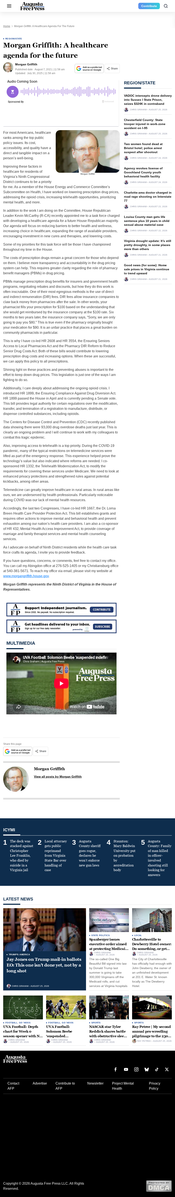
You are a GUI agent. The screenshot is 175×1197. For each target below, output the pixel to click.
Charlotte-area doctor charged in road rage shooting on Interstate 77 (148, 196)
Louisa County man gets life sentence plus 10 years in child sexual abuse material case (146, 221)
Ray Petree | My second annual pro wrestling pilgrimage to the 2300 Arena (151, 1033)
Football (11, 1022)
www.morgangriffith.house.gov (26, 576)
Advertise (40, 1083)
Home (6, 26)
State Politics (100, 935)
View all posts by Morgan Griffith (58, 776)
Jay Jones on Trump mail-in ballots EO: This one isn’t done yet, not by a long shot (44, 965)
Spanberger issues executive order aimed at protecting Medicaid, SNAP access (109, 946)
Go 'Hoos (25, 1022)
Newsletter (95, 1083)
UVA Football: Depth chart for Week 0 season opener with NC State (22, 1033)
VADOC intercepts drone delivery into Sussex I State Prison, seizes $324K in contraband (148, 99)
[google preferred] (90, 68)
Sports (96, 1022)
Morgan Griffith (49, 768)
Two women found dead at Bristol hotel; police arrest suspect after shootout (143, 148)
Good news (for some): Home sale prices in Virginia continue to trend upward (146, 269)
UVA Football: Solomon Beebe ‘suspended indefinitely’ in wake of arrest (65, 1035)
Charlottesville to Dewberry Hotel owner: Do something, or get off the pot (152, 946)
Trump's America (19, 954)
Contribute (149, 6)
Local (138, 935)
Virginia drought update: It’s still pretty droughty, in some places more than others (147, 245)
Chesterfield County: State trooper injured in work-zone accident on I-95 (144, 124)
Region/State (13, 38)
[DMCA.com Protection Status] (159, 1186)
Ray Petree (144, 1041)
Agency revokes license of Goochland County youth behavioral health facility (143, 172)
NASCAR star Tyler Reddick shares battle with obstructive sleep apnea (107, 1033)
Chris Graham (138, 110)
